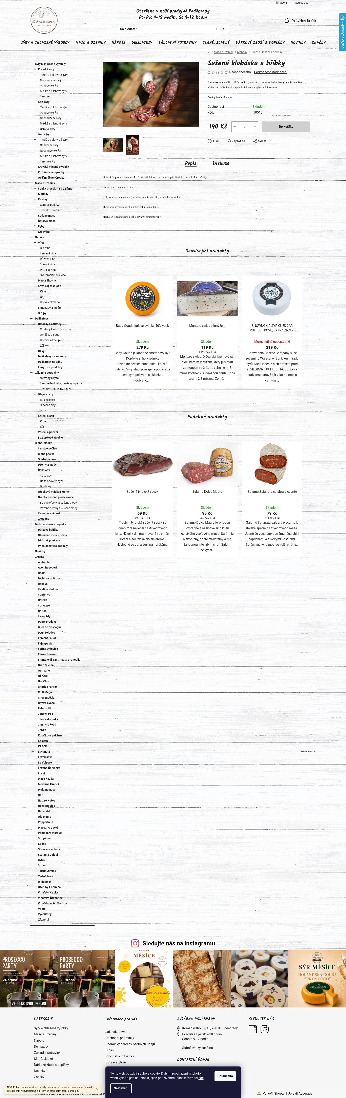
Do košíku (286, 127)
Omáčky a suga (49, 334)
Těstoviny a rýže (48, 378)
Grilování (44, 231)
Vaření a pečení (48, 432)
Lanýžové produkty (50, 367)
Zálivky (44, 345)
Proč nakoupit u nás (119, 1056)
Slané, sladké (43, 443)
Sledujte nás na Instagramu (179, 943)
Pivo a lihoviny (47, 280)
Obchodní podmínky (119, 1038)
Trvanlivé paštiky (50, 210)
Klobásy (43, 193)
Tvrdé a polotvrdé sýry (54, 74)
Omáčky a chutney (49, 324)
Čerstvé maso (47, 221)
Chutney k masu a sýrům (55, 329)
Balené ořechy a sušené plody (58, 502)
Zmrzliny (43, 518)
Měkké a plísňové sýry (53, 91)
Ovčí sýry (43, 134)
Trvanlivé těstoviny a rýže (55, 388)
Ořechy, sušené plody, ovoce (56, 497)
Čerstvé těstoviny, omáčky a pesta (61, 383)
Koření (44, 421)
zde (201, 1078)
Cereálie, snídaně (49, 513)
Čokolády (44, 470)
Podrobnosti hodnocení (270, 72)
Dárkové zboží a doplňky (50, 524)
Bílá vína (45, 248)
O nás (109, 1050)
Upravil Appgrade (300, 1093)
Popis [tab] (191, 164)
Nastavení (121, 1088)
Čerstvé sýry (47, 129)
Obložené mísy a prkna (52, 535)
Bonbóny (45, 486)
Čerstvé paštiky (49, 204)
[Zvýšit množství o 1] (255, 127)
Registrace (301, 2)
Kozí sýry (43, 101)
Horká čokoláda (50, 302)
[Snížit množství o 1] (235, 127)
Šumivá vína (47, 264)
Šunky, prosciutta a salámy (55, 188)
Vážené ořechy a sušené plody (59, 508)
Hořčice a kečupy (50, 340)
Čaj (42, 296)
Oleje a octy (45, 394)
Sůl (42, 426)
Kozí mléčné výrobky (51, 172)
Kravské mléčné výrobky (53, 166)
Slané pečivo (46, 454)
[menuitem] (45, 43)
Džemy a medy (47, 464)
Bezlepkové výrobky (50, 437)
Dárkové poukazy (49, 540)
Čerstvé (44, 96)
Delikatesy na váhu (50, 361)
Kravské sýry (46, 69)
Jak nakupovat (116, 1032)
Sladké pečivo (47, 459)
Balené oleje (47, 399)
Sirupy (42, 313)
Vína (41, 242)
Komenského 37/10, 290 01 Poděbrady (210, 1028)
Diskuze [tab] (221, 164)
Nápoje (39, 237)
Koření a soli (46, 416)
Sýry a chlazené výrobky (50, 63)
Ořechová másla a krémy (53, 491)
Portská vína (48, 269)
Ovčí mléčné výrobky (51, 177)
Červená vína (48, 253)
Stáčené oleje (48, 405)
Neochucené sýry (50, 80)
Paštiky (42, 199)
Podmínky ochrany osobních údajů (130, 1044)
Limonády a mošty (49, 307)
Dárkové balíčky (48, 529)
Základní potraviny (47, 372)
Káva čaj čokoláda (49, 286)
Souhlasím (225, 1076)
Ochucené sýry (49, 85)
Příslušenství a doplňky (53, 545)
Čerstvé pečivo (47, 448)
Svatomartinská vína (53, 275)
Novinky (40, 551)
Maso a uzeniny (45, 183)
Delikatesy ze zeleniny (52, 356)
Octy (43, 410)
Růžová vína (47, 259)
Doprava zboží (115, 1062)
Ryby (41, 226)
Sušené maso (46, 215)
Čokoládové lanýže (51, 481)
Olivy (41, 351)
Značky (39, 556)
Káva (43, 291)
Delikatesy (41, 318)
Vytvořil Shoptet (274, 1093)
